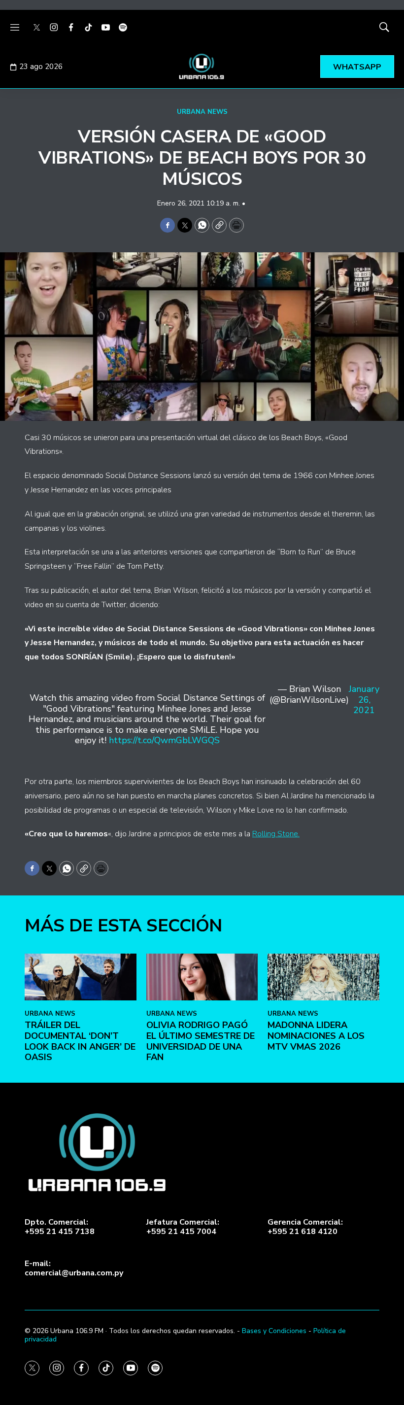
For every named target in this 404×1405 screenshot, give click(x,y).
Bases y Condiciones (274, 1331)
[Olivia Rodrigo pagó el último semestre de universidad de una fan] (202, 977)
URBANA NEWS (202, 111)
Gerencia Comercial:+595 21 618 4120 (305, 1227)
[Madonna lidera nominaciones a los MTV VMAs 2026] (323, 977)
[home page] (202, 66)
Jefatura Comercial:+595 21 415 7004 (182, 1227)
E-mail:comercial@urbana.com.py (74, 1268)
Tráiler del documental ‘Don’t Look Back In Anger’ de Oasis (80, 1041)
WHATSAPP (357, 67)
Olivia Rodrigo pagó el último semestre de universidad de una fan (200, 1041)
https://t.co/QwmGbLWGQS (164, 740)
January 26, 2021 (364, 700)
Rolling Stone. (276, 833)
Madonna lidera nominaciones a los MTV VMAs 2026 (316, 1035)
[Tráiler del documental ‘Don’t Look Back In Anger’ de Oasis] (80, 977)
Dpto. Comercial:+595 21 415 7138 (60, 1227)
